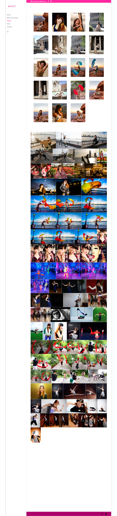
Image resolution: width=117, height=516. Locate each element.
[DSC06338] (41, 76)
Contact (9, 27)
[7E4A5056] (59, 99)
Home (9, 15)
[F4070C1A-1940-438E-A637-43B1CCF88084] (59, 76)
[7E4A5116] (59, 53)
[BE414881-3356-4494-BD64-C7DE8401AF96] (41, 31)
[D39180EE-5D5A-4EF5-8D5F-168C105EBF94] (78, 76)
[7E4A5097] (41, 53)
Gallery (9, 21)
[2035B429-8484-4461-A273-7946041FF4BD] (96, 76)
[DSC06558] (78, 31)
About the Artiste (12, 18)
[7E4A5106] (96, 53)
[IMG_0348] (59, 31)
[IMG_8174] (41, 99)
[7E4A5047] (96, 31)
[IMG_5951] (78, 99)
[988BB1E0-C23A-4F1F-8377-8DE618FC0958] (96, 99)
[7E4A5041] (78, 53)
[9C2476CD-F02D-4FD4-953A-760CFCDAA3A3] (78, 121)
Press (8, 24)
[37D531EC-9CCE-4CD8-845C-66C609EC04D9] (59, 121)
